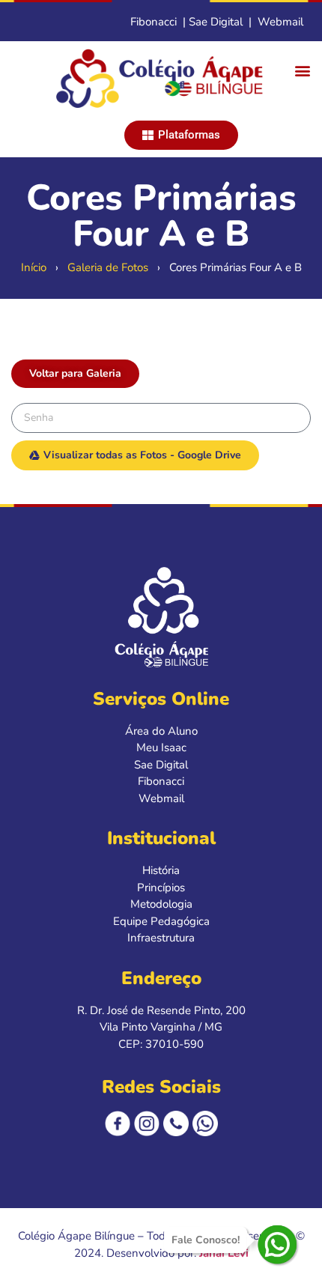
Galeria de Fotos (107, 267)
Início (33, 267)
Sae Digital (216, 21)
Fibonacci (153, 21)
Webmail (280, 21)
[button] (302, 70)
